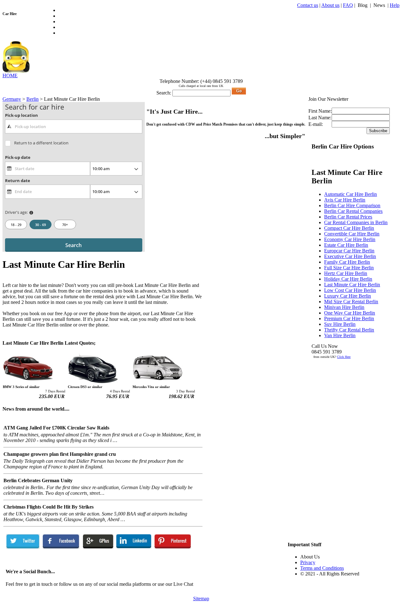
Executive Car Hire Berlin (350, 256)
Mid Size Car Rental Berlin (351, 301)
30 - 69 (40, 224)
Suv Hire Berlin (340, 324)
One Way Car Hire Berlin (349, 312)
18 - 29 (16, 224)
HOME (10, 75)
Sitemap (201, 598)
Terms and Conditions (322, 568)
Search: (163, 92)
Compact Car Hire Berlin (349, 228)
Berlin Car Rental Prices (348, 216)
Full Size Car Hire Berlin (349, 267)
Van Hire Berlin (340, 335)
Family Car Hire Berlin (347, 262)
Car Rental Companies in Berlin (356, 222)
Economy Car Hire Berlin (349, 239)
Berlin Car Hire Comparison (352, 205)
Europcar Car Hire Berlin (349, 250)
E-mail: (315, 124)
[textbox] (73, 126)
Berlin (32, 99)
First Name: (320, 111)
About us (330, 5)
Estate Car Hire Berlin (346, 245)
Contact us (307, 5)
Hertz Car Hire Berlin (345, 273)
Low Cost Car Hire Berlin (350, 290)
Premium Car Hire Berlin (349, 318)
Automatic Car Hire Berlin (350, 194)
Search (73, 245)
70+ (65, 224)
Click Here (343, 357)
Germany (12, 99)
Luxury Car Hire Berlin (347, 296)
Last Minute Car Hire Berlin (352, 284)
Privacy (307, 562)
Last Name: (319, 117)
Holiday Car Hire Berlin (348, 279)
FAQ (348, 5)
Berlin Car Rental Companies (353, 211)
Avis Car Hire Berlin (344, 199)
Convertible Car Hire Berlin (351, 233)
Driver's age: (16, 212)
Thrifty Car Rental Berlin (349, 329)
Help (394, 5)
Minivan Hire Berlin (344, 307)
